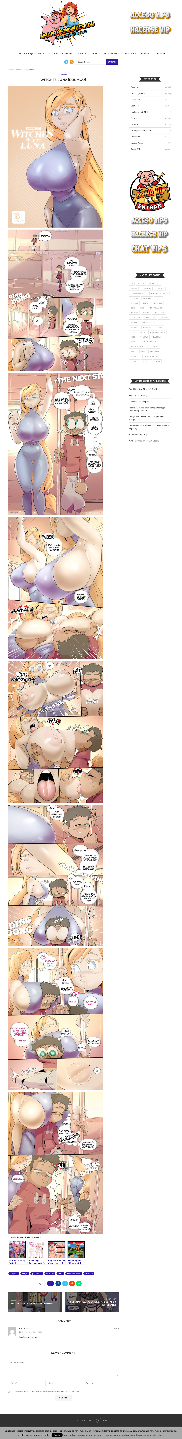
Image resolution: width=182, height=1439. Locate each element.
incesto (134, 313)
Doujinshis (82, 54)
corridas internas (159, 293)
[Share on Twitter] (65, 1283)
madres (134, 323)
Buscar (112, 62)
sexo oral (135, 356)
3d (132, 284)
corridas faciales (138, 293)
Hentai (41, 54)
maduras (50, 1274)
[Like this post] (51, 1284)
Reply (116, 1329)
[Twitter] (66, 62)
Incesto (96, 54)
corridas (160, 289)
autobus (14, 1274)
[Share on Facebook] (58, 1283)
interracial (159, 313)
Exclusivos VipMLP (151, 112)
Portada (11, 69)
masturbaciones (157, 332)
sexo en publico (74, 1274)
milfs (60, 1274)
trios (157, 361)
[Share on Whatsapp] (79, 1283)
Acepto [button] (57, 1435)
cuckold (134, 298)
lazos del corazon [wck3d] (140, 401)
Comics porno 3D (25, 54)
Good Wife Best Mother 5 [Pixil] (143, 389)
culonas (147, 298)
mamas (159, 327)
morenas (144, 337)
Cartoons (67, 54)
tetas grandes (150, 356)
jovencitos (37, 1274)
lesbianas (164, 318)
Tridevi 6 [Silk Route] (138, 395)
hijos (142, 308)
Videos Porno (129, 54)
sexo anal (154, 352)
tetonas (89, 1274)
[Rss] (72, 62)
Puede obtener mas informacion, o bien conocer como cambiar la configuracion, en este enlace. (113, 1434)
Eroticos (53, 54)
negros (134, 342)
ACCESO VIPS (159, 54)
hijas (133, 308)
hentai (145, 303)
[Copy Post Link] (85, 1283)
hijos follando (155, 308)
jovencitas (135, 318)
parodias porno (149, 342)
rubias (133, 352)
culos (158, 298)
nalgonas (157, 337)
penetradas (153, 347)
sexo (143, 352)
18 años (140, 284)
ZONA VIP (145, 54)
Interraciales (111, 54)
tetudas (146, 361)
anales (134, 289)
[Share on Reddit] (72, 1283)
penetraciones (137, 347)
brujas (25, 1274)
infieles (145, 313)
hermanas (157, 303)
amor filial (154, 284)
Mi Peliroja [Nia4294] (138, 434)
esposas (134, 303)
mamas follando (138, 332)
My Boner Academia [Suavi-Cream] (144, 440)
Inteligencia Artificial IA (151, 130)
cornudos (146, 289)
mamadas (147, 327)
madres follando (149, 323)
